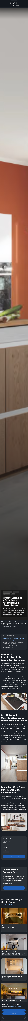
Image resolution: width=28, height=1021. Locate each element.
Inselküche (6, 594)
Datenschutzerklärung (17, 1006)
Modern (16, 591)
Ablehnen (14, 1013)
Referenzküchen (8, 621)
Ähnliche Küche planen (14, 856)
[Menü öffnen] (25, 3)
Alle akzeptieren (14, 1010)
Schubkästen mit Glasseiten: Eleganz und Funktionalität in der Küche (13, 643)
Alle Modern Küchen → (7, 904)
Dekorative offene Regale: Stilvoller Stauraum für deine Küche (13, 646)
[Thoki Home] (14, 3)
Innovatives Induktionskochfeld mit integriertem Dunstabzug (13, 639)
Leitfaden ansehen (14, 888)
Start (2, 621)
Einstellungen (14, 1017)
